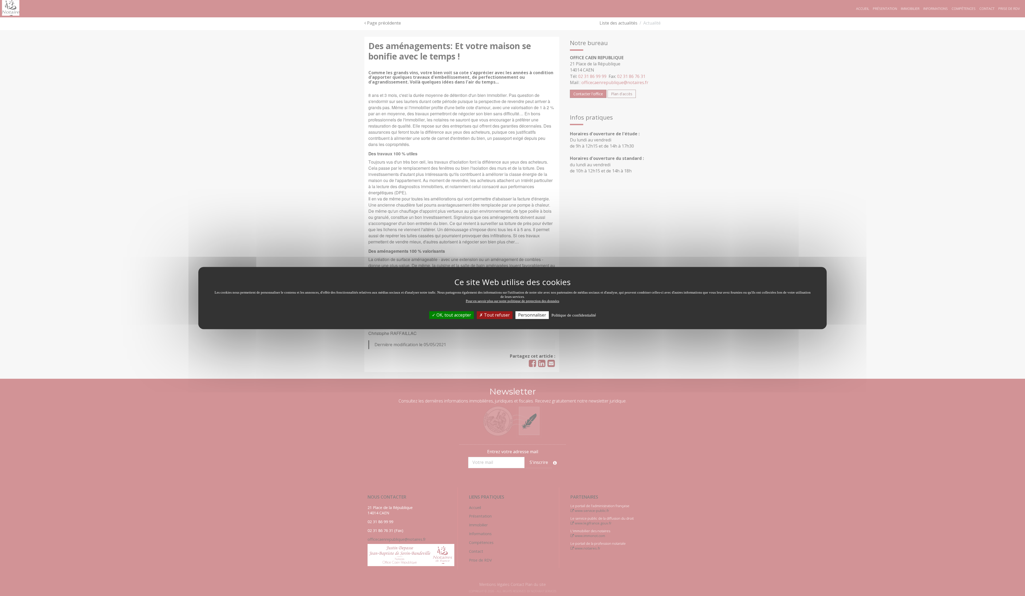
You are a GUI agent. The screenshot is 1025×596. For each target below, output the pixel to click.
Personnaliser (532, 315)
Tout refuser (496, 315)
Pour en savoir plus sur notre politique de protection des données (512, 301)
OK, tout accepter (453, 315)
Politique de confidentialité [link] (573, 315)
